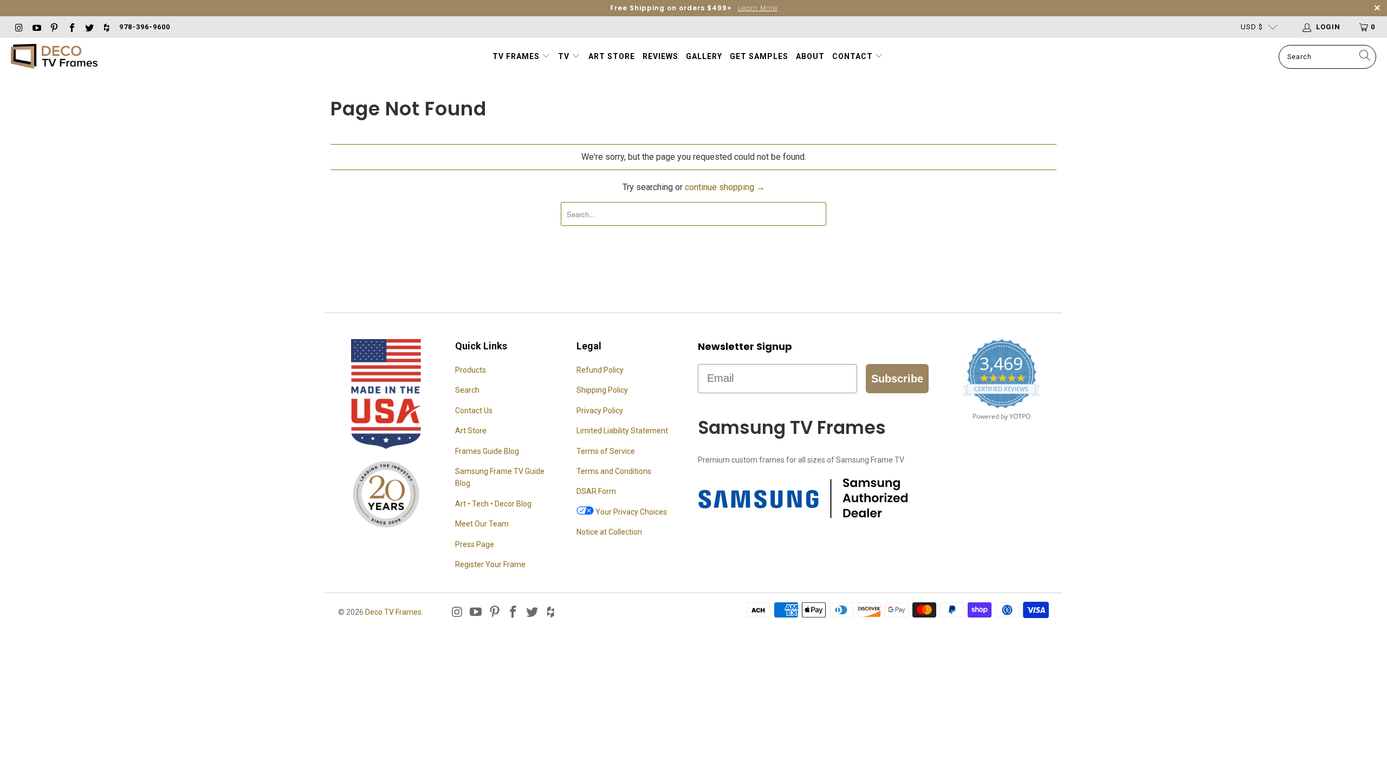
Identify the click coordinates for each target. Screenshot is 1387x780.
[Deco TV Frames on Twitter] (89, 27)
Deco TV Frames (393, 612)
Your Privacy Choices (630, 512)
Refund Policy (600, 370)
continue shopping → (725, 187)
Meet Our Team (482, 523)
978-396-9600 (144, 27)
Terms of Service (605, 451)
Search (467, 390)
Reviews (660, 56)
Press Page (474, 544)
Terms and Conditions (613, 471)
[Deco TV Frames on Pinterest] (54, 27)
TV (565, 56)
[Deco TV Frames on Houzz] (106, 27)
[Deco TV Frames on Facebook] (71, 27)
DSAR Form (596, 491)
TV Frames (516, 56)
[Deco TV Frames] (54, 57)
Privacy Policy (599, 410)
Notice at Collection (609, 532)
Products (470, 370)
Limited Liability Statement (622, 430)
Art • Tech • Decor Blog (493, 503)
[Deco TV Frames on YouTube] (36, 27)
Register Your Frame (490, 564)
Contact (853, 56)
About (810, 56)
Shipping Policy (602, 390)
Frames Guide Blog (487, 451)
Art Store (611, 56)
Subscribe (897, 379)
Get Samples (759, 56)
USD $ (1252, 27)
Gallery (704, 56)
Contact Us (473, 410)
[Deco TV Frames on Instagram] (18, 27)
